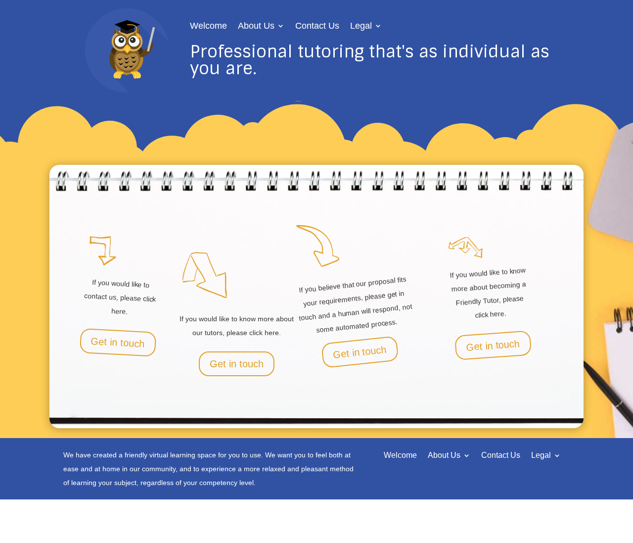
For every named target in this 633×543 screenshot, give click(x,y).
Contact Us (317, 26)
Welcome (208, 26)
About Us (256, 26)
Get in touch (117, 342)
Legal (361, 26)
